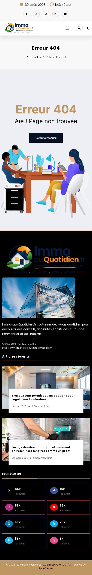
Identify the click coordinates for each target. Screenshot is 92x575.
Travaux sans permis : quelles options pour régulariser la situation (43, 397)
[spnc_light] (88, 28)
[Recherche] (79, 28)
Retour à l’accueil (46, 137)
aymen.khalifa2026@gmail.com (30, 348)
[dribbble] (46, 14)
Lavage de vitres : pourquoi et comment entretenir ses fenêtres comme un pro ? (41, 449)
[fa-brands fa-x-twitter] (36, 14)
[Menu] (67, 28)
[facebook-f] (27, 14)
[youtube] (65, 14)
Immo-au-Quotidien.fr (19, 324)
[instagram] (55, 14)
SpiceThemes (46, 568)
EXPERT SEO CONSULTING (57, 564)
